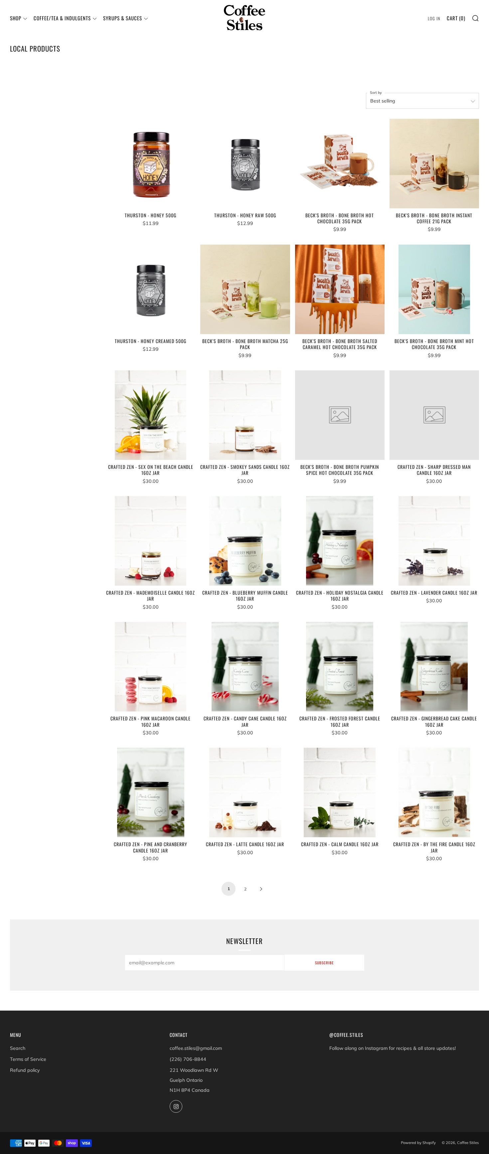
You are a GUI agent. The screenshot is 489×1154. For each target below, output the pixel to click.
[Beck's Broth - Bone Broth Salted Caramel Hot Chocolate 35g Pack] (340, 289)
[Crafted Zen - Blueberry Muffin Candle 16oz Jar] (245, 541)
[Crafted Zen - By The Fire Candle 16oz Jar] (434, 792)
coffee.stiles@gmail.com (196, 1048)
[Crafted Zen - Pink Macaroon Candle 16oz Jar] (150, 666)
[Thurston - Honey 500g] (150, 163)
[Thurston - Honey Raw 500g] (245, 163)
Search (17, 1048)
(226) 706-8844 (188, 1059)
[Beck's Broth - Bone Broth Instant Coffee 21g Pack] (434, 163)
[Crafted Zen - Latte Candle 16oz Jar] (245, 792)
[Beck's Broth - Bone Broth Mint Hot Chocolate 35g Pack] (434, 289)
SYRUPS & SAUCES (122, 18)
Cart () (456, 18)
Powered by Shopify (418, 1142)
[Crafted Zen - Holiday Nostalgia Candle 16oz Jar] (340, 541)
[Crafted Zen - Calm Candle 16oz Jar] (340, 792)
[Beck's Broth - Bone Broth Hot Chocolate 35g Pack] (340, 163)
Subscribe (324, 962)
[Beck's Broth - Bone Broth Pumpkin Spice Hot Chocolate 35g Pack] (340, 415)
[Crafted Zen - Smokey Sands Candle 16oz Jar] (245, 415)
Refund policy (25, 1070)
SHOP (15, 18)
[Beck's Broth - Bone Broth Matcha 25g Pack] (245, 289)
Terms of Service (28, 1059)
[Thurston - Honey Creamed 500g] (150, 289)
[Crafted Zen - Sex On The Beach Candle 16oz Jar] (150, 415)
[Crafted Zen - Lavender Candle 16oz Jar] (434, 541)
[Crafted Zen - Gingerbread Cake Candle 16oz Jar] (434, 666)
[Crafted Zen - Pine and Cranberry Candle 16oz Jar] (150, 792)
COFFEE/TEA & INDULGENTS (62, 18)
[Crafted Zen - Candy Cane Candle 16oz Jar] (245, 666)
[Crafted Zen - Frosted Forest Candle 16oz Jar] (340, 666)
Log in (434, 18)
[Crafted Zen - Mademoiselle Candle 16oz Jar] (150, 541)
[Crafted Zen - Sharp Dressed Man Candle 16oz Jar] (434, 415)
